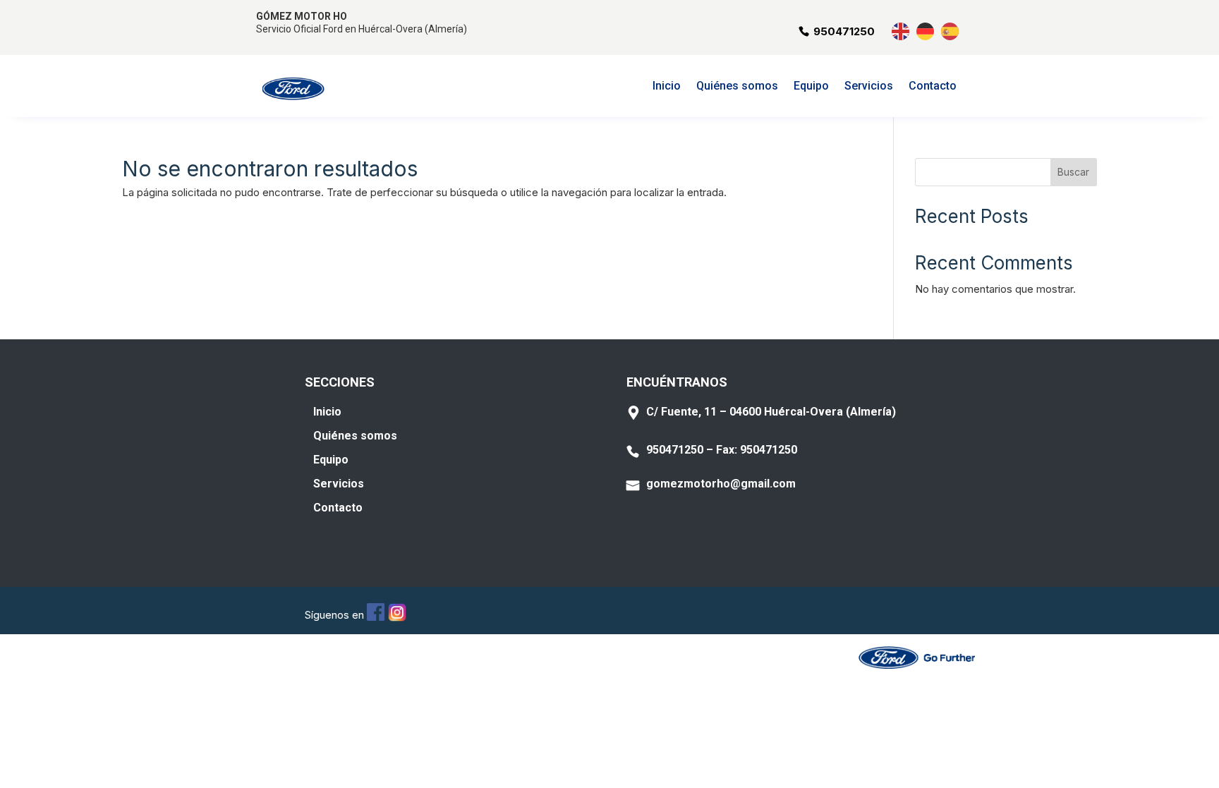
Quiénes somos (737, 86)
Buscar (1073, 172)
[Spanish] (950, 30)
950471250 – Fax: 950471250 (721, 449)
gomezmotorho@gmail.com (721, 483)
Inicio (667, 86)
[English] (901, 30)
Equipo (811, 86)
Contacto (933, 86)
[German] (925, 30)
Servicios (868, 86)
